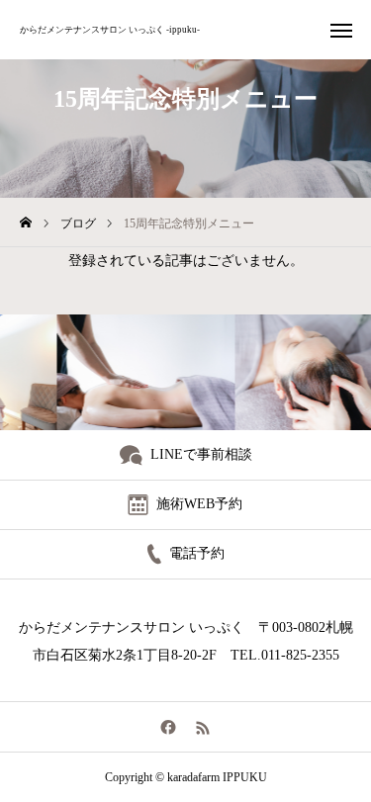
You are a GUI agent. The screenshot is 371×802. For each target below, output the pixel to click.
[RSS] (203, 727)
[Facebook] (168, 727)
